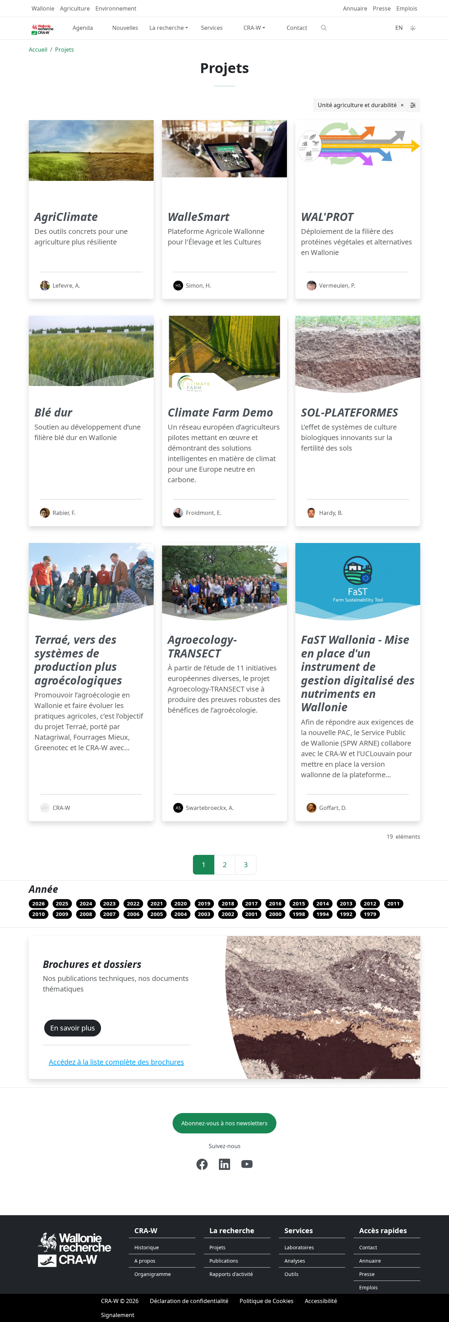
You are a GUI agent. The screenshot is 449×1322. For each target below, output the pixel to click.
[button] (413, 105)
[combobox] (360, 105)
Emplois (406, 8)
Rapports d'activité (231, 1274)
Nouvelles (125, 28)
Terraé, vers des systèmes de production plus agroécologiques (78, 659)
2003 (204, 913)
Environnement (115, 8)
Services (212, 28)
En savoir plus (72, 1028)
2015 (299, 903)
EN (399, 28)
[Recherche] (339, 28)
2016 (275, 903)
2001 (251, 913)
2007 (109, 913)
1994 (322, 913)
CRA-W (252, 28)
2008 (86, 913)
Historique (146, 1247)
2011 (393, 903)
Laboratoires (299, 1247)
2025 (62, 903)
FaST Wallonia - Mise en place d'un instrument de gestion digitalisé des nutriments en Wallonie (358, 673)
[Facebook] (202, 1164)
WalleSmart (198, 216)
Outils (291, 1274)
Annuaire (355, 8)
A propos (144, 1260)
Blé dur (53, 412)
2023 (109, 903)
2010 (38, 913)
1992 (346, 913)
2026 (38, 903)
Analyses (294, 1260)
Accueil (38, 49)
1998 (299, 913)
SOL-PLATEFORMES (349, 412)
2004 (180, 913)
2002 (228, 913)
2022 (133, 903)
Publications (223, 1260)
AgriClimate (66, 216)
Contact (297, 28)
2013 (346, 903)
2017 (251, 903)
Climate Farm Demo (220, 412)
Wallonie (43, 8)
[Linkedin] (224, 1164)
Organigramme (152, 1274)
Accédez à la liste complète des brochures (116, 1062)
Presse (382, 8)
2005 (156, 913)
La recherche (166, 28)
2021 (156, 903)
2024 (86, 903)
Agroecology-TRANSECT (202, 646)
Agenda (83, 28)
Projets (64, 49)
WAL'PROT (327, 216)
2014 (322, 903)
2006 (133, 913)
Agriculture (75, 8)
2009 (62, 913)
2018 (228, 903)
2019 (204, 903)
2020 (180, 903)
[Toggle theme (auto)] (413, 28)
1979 (370, 913)
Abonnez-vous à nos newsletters (224, 1123)
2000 (275, 913)
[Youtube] (247, 1164)
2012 (370, 903)
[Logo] (74, 1249)
